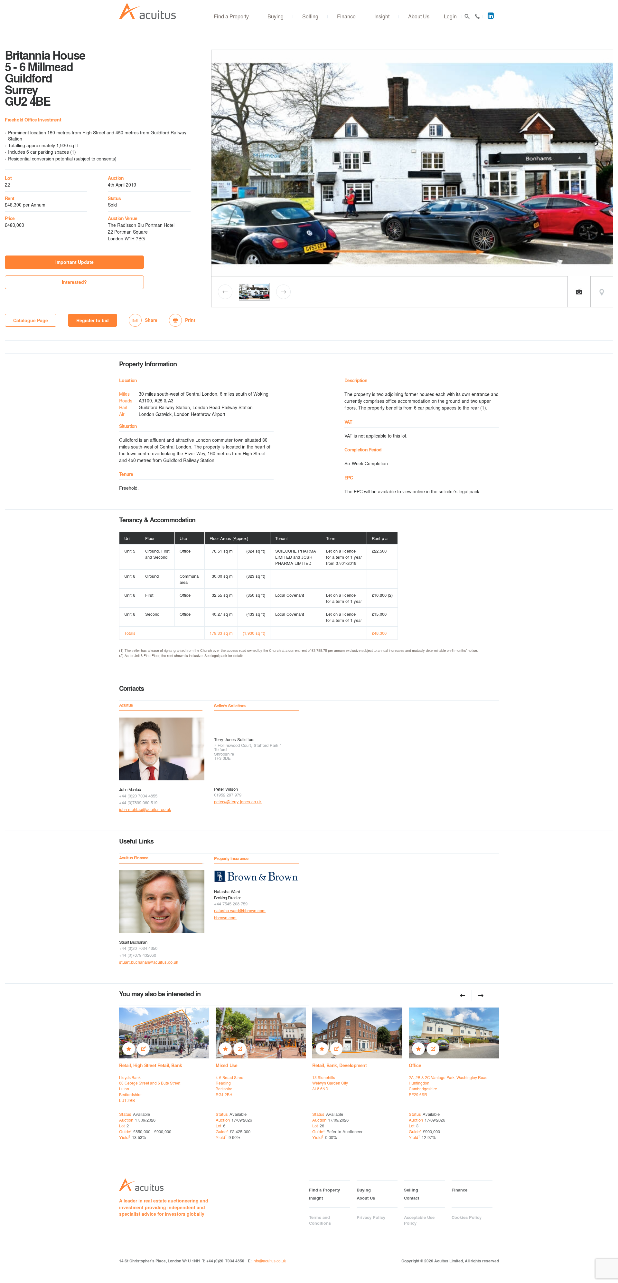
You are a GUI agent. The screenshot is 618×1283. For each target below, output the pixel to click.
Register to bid (92, 320)
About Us (418, 16)
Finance (346, 16)
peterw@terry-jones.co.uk (238, 801)
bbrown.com (225, 917)
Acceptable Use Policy (419, 1220)
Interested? (74, 282)
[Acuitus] (147, 11)
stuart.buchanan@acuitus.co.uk (148, 962)
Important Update (74, 262)
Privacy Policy (371, 1217)
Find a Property (231, 16)
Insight (381, 16)
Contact (477, 16)
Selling (310, 16)
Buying (275, 16)
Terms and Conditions (320, 1220)
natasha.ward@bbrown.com (240, 910)
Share (151, 320)
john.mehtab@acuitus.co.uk (145, 809)
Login (450, 16)
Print (190, 320)
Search (467, 16)
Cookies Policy (467, 1217)
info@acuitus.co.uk (269, 1261)
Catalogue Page (30, 320)
